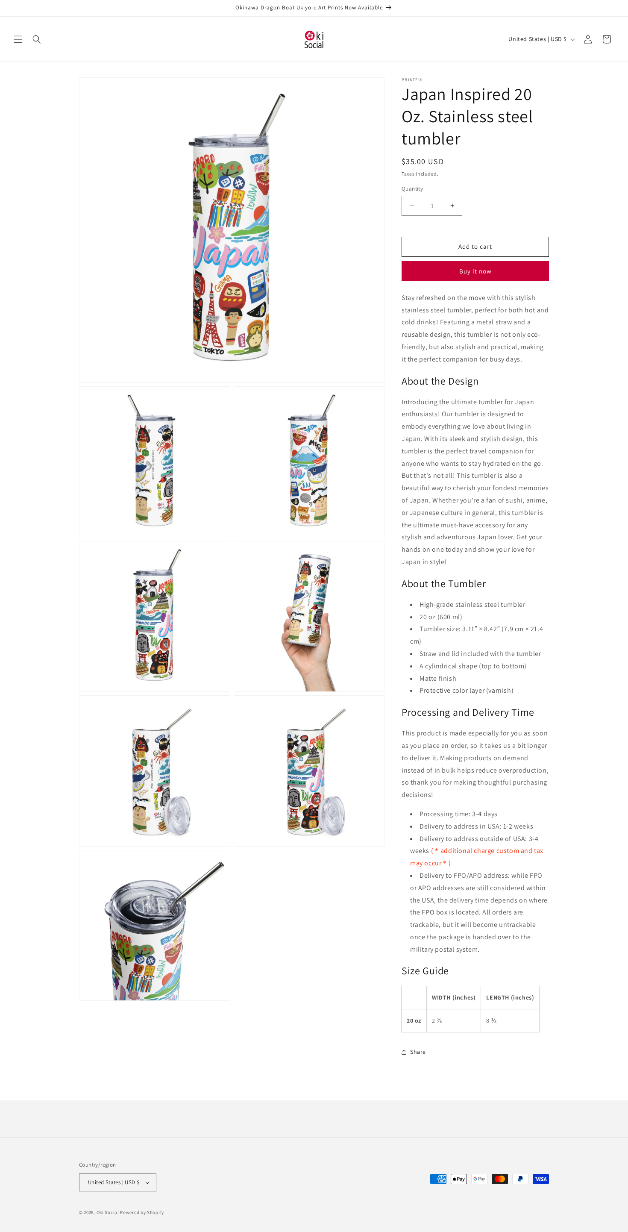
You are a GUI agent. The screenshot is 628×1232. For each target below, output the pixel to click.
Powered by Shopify (142, 1212)
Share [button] (418, 1052)
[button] (18, 39)
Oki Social (108, 1212)
